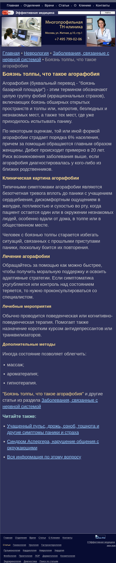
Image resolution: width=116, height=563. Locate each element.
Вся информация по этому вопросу (44, 456)
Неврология (36, 53)
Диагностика (30, 561)
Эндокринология (12, 561)
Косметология (67, 556)
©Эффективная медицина (101, 542)
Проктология (25, 556)
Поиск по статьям (49, 561)
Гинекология (19, 545)
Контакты (103, 5)
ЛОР (37, 556)
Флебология (10, 556)
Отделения (32, 5)
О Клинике (82, 5)
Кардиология (30, 550)
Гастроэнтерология (51, 545)
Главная (13, 5)
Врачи (49, 5)
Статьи (64, 5)
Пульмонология (12, 550)
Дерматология (50, 556)
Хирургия (59, 550)
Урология (34, 545)
